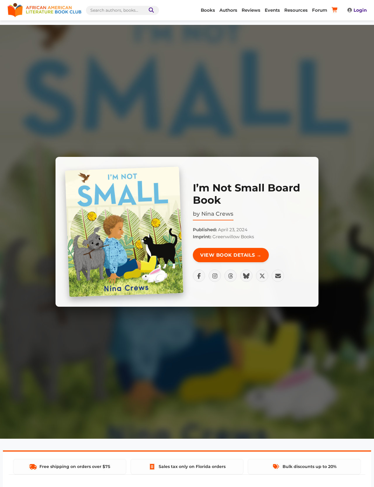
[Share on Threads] (230, 276)
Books (208, 10)
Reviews (251, 10)
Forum (319, 10)
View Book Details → (231, 255)
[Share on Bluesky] (246, 276)
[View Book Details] (124, 232)
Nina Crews (217, 213)
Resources (296, 10)
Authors (228, 10)
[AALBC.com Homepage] (44, 10)
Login (360, 10)
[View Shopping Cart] (336, 10)
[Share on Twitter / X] (262, 276)
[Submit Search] (150, 10)
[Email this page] (278, 276)
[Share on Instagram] (215, 276)
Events (272, 10)
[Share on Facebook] (199, 276)
